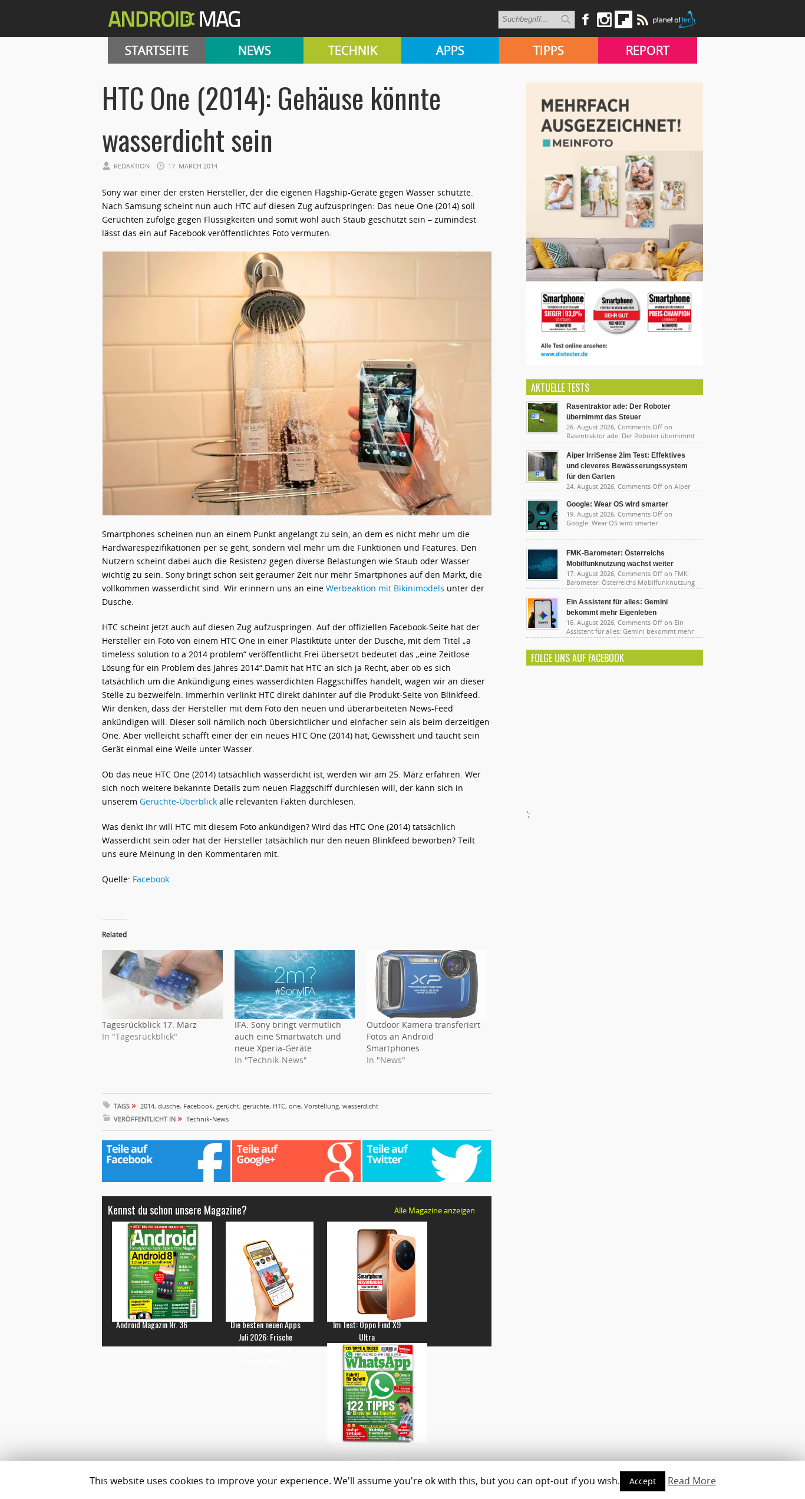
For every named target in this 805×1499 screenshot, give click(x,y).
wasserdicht (360, 1105)
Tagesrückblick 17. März (149, 1024)
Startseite (157, 50)
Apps (450, 50)
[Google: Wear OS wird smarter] (542, 529)
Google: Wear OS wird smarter (617, 504)
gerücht (227, 1105)
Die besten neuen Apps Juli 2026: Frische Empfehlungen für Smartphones (265, 1343)
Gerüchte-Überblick (178, 801)
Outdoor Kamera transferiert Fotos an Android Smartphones (423, 1036)
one (295, 1105)
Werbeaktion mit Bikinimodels (385, 588)
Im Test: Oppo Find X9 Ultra (367, 1330)
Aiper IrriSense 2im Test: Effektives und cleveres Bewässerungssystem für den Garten (627, 466)
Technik (352, 50)
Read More (692, 1480)
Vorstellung (321, 1105)
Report (647, 50)
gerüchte (256, 1105)
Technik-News (207, 1118)
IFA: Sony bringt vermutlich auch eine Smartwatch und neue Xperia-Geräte (288, 1036)
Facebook (151, 879)
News (254, 50)
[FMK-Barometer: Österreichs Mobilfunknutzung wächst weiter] (542, 578)
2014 (147, 1105)
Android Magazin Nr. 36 (151, 1324)
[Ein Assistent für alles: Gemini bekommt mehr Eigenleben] (542, 626)
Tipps (548, 50)
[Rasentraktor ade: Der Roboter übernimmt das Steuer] (542, 431)
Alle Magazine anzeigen (434, 1210)
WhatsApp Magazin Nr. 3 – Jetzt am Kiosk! (366, 1452)
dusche (169, 1105)
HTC (279, 1105)
